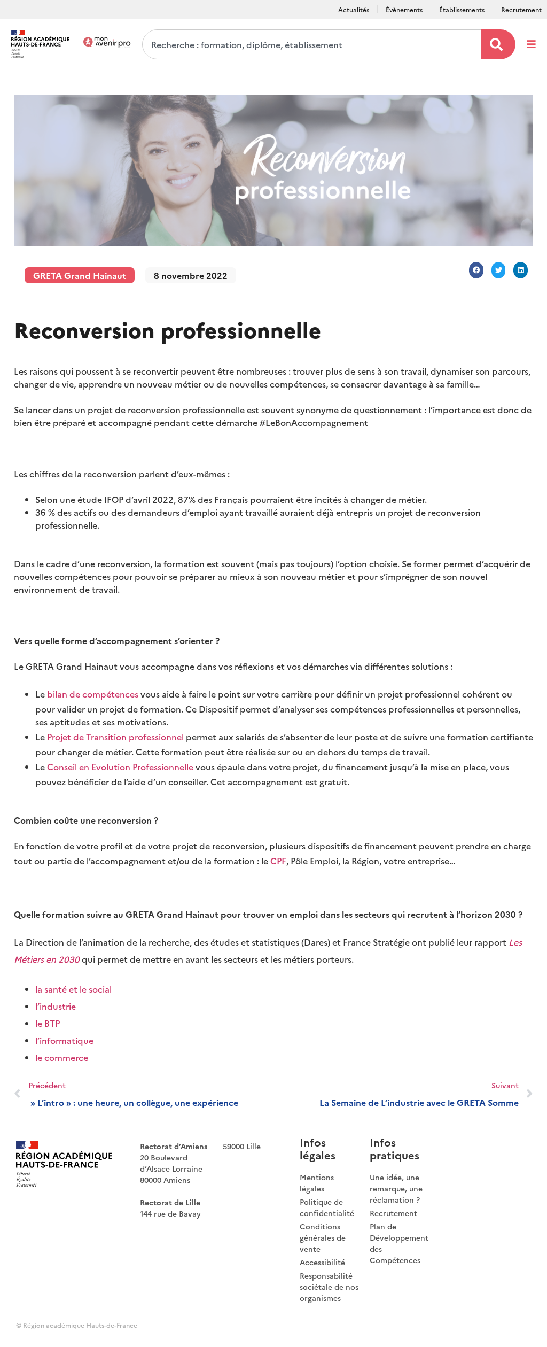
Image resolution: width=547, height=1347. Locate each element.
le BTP (47, 1023)
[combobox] (311, 44)
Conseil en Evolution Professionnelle (119, 766)
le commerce (61, 1057)
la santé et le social (73, 989)
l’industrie (55, 1006)
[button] (476, 270)
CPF (278, 860)
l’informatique (64, 1040)
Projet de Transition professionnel (115, 736)
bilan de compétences (92, 694)
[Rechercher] (498, 44)
